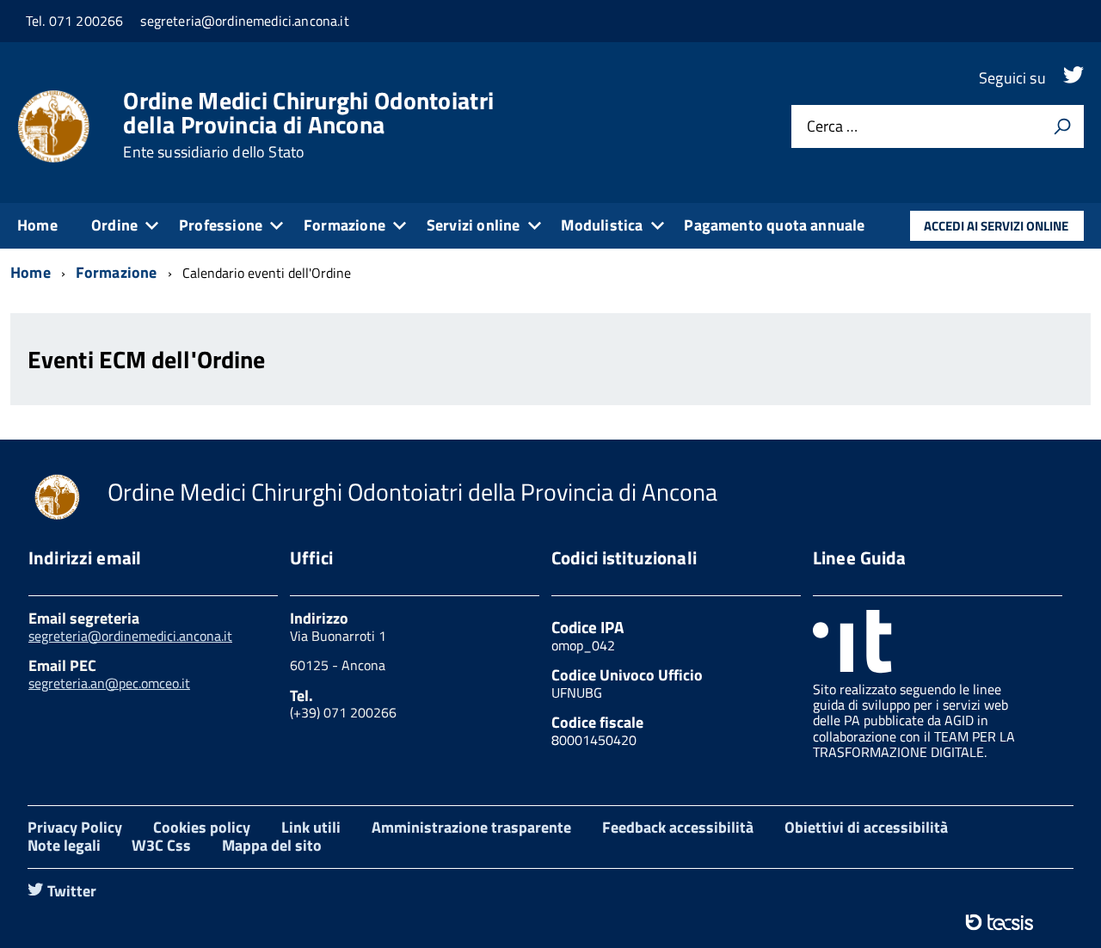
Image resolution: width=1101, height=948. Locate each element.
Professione (220, 225)
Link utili (311, 827)
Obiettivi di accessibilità (866, 827)
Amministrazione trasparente (471, 827)
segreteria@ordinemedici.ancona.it (130, 635)
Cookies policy (201, 827)
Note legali (64, 845)
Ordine (114, 225)
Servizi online (473, 225)
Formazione (344, 225)
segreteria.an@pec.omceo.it (109, 683)
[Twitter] (1073, 77)
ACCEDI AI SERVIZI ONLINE (996, 226)
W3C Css (161, 845)
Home (37, 225)
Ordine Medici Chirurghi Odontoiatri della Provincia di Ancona (308, 125)
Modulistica (602, 225)
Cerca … (832, 127)
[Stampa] (1062, 126)
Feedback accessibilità (677, 827)
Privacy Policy (75, 827)
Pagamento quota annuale (774, 225)
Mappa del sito (272, 845)
